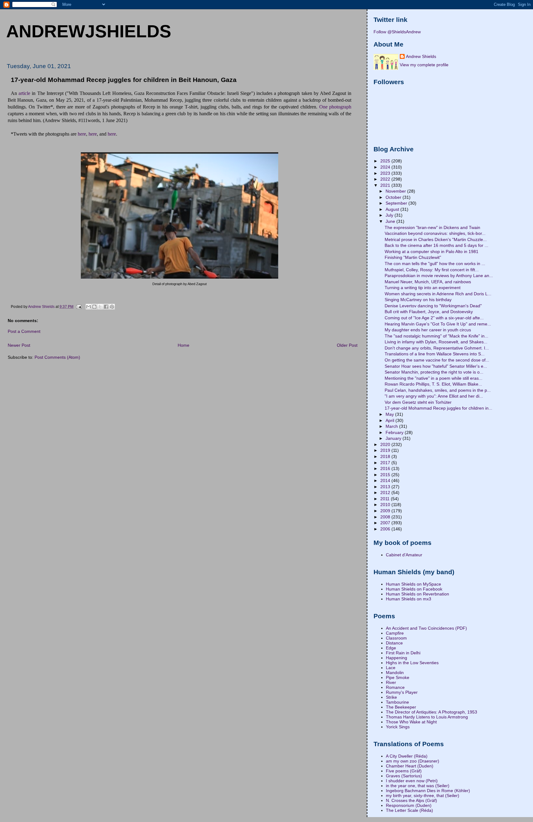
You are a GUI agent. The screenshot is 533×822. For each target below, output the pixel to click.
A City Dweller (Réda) (407, 756)
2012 (385, 492)
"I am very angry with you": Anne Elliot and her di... (434, 396)
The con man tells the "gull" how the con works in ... (435, 263)
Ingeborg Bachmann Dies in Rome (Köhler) (428, 790)
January (394, 438)
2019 (385, 450)
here (82, 134)
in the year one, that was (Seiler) (417, 785)
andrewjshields (88, 31)
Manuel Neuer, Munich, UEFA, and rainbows (428, 281)
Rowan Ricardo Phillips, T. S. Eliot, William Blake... (433, 384)
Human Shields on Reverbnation (417, 593)
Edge (391, 647)
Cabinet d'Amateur (404, 554)
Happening (396, 657)
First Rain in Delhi (403, 652)
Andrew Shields (421, 56)
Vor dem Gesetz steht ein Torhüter (418, 402)
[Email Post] (78, 307)
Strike (391, 697)
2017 (385, 462)
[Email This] (88, 307)
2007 (385, 522)
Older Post (347, 345)
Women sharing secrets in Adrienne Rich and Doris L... (438, 293)
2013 (385, 486)
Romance (395, 687)
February (395, 432)
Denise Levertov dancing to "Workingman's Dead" (433, 305)
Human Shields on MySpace (413, 584)
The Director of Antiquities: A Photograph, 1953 (431, 712)
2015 (385, 474)
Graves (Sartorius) (404, 775)
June (391, 221)
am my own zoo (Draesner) (412, 761)
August (393, 209)
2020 (385, 444)
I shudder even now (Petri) (412, 780)
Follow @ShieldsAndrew (397, 31)
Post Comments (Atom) (57, 357)
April (390, 420)
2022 (385, 179)
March (392, 426)
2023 (385, 173)
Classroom (396, 638)
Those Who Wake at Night (411, 721)
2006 (385, 528)
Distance (394, 642)
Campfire (395, 633)
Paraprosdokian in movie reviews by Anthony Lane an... (439, 275)
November (396, 191)
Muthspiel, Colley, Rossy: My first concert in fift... (432, 269)
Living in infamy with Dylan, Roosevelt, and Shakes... (436, 341)
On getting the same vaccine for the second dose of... (437, 360)
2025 (385, 160)
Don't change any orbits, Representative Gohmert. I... (437, 348)
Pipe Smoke (397, 677)
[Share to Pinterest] (112, 307)
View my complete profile (424, 64)
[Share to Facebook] (106, 307)
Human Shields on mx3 (408, 598)
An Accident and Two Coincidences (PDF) (426, 628)
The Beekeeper (401, 707)
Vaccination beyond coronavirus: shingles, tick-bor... (435, 233)
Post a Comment (24, 331)
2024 (385, 167)
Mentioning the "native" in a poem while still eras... (433, 378)
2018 (385, 456)
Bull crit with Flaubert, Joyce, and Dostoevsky (429, 311)
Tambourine (397, 702)
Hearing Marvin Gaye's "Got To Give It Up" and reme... (438, 323)
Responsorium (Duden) (409, 805)
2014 (385, 480)
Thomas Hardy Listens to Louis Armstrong (427, 716)
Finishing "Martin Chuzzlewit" (413, 257)
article (24, 93)
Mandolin (395, 672)
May (390, 414)
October (394, 197)
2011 (385, 498)
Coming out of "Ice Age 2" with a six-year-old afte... (434, 317)
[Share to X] (100, 307)
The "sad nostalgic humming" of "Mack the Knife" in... (436, 335)
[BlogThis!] (94, 307)
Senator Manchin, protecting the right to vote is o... (434, 372)
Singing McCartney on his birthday (418, 299)
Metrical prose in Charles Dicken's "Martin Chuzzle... (436, 239)
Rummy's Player (402, 692)
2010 (385, 504)
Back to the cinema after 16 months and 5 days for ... (436, 245)
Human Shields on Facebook (414, 589)
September (397, 203)
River (391, 682)
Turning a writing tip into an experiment (423, 287)
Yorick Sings (398, 726)
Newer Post (19, 345)
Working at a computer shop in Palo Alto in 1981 (431, 251)
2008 (385, 516)
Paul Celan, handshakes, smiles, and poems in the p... (438, 390)
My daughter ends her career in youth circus (428, 329)
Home (183, 345)
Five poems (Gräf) (404, 770)
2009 (385, 510)
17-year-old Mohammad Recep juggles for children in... (438, 408)
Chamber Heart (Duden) (409, 765)
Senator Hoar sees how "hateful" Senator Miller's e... (436, 366)
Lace (390, 667)
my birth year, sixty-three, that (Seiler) (422, 795)
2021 (385, 185)
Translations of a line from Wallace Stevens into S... (435, 353)
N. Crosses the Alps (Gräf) (411, 800)
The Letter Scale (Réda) (409, 810)
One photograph (335, 106)
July (390, 215)
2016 (385, 468)
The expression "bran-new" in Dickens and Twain (432, 227)
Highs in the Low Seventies (412, 662)
